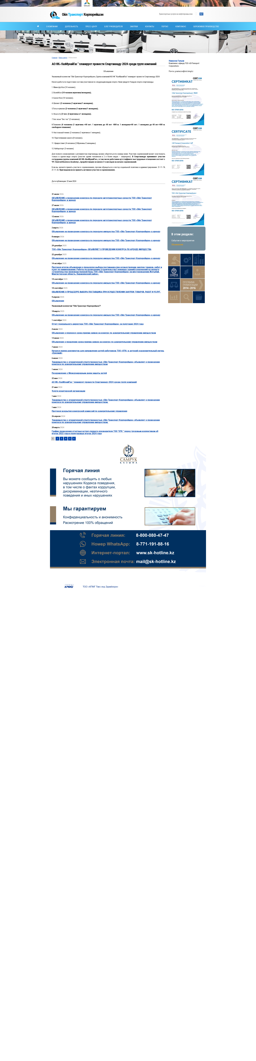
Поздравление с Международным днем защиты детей (79, 373)
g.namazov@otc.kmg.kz (183, 71)
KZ (201, 14)
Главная (54, 58)
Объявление (58, 300)
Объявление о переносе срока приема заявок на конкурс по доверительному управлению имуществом (104, 333)
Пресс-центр (91, 26)
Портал (164, 26)
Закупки (134, 26)
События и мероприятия (182, 240)
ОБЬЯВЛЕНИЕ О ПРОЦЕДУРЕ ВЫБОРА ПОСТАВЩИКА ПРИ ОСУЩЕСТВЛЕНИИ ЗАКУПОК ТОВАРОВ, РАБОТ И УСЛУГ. (106, 291)
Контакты (149, 26)
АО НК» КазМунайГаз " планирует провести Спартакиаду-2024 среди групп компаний (94, 382)
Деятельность (71, 26)
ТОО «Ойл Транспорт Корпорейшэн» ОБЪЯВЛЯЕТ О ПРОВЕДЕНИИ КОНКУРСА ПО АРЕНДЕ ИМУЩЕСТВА (101, 249)
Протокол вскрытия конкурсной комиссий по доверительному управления (89, 411)
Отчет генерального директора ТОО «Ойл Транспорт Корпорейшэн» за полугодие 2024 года (97, 324)
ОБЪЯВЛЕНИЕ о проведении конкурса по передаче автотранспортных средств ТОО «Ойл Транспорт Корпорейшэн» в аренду (102, 199)
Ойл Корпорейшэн (82, 14)
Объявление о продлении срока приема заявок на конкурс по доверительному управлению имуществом (104, 341)
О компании (52, 26)
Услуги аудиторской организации (68, 391)
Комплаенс (180, 26)
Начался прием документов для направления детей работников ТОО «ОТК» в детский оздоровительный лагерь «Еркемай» (108, 351)
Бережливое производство (206, 26)
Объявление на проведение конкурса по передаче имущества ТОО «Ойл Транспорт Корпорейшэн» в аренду (106, 231)
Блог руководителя (113, 26)
